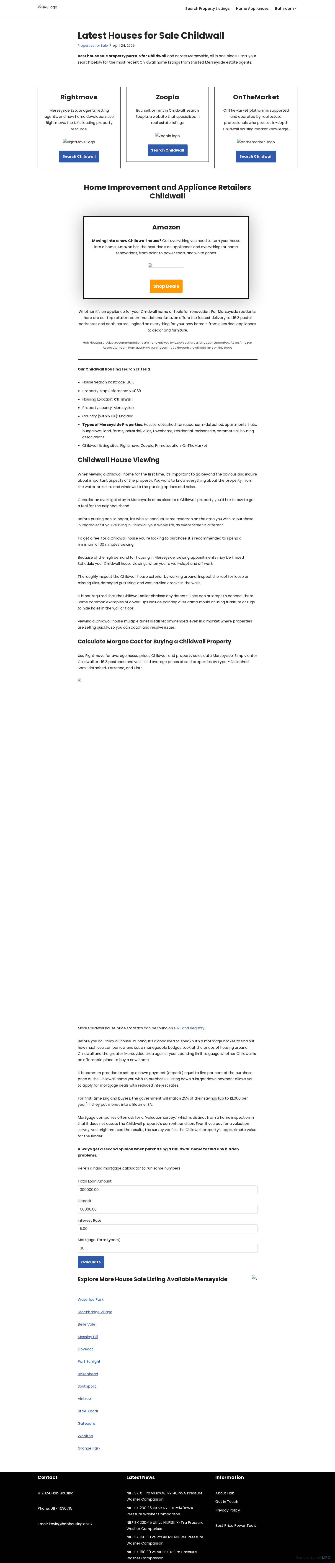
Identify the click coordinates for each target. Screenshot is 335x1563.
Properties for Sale (93, 45)
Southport (87, 1386)
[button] (295, 8)
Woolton (85, 1436)
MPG (326, 1557)
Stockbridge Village (95, 1312)
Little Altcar (88, 1411)
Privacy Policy (227, 1510)
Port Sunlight (89, 1361)
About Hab (224, 1493)
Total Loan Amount (95, 1181)
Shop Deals (166, 286)
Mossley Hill (88, 1336)
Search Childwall (79, 156)
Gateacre (86, 1423)
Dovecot (85, 1349)
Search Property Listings (207, 8)
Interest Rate (89, 1220)
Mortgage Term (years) (99, 1239)
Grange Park (89, 1448)
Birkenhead (88, 1374)
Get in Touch (226, 1501)
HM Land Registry (189, 1028)
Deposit (85, 1200)
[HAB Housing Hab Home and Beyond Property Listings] (60, 8)
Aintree (84, 1398)
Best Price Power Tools (235, 1525)
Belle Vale (86, 1324)
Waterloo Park (91, 1299)
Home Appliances (252, 8)
